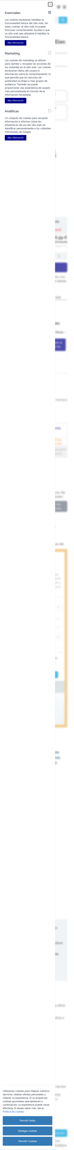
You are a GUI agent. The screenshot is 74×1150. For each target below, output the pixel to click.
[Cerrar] (50, 4)
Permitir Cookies (27, 1141)
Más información (16, 43)
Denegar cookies (27, 1131)
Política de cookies (13, 1111)
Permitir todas (27, 1120)
